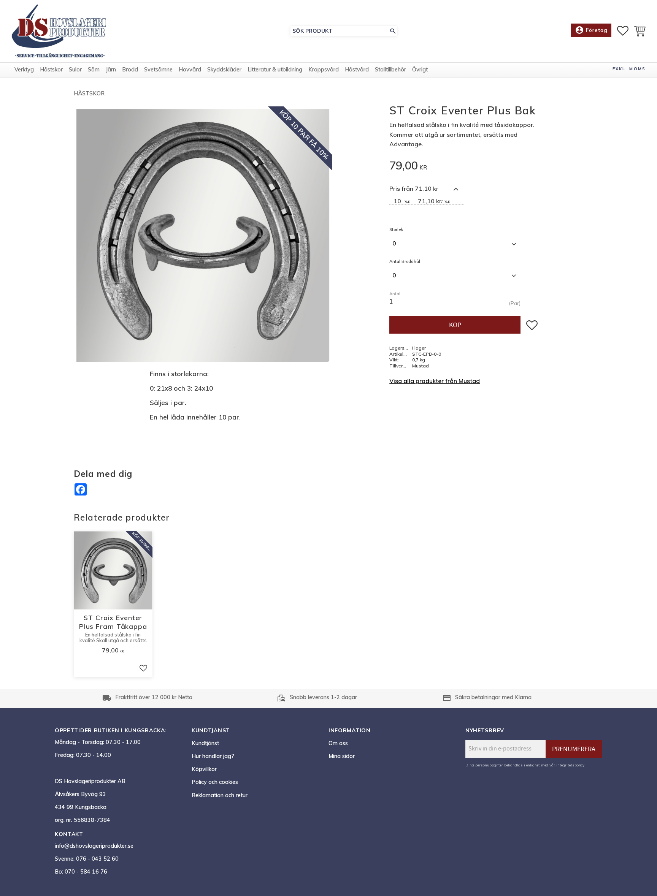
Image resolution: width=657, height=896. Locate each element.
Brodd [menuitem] (130, 69)
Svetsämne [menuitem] (158, 69)
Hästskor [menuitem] (51, 69)
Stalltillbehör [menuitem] (390, 69)
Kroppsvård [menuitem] (323, 69)
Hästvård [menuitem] (357, 69)
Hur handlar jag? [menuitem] (213, 756)
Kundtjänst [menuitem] (205, 743)
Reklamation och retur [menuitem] (220, 795)
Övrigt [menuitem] (420, 69)
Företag (591, 30)
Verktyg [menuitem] (24, 69)
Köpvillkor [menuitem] (204, 769)
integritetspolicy (570, 765)
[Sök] (393, 31)
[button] (622, 30)
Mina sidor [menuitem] (341, 756)
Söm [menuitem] (94, 69)
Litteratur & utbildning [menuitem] (275, 69)
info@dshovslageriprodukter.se (94, 845)
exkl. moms (629, 68)
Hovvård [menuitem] (190, 69)
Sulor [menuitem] (75, 69)
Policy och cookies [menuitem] (215, 782)
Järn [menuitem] (111, 69)
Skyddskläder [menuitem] (224, 69)
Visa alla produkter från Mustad (434, 381)
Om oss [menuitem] (338, 743)
